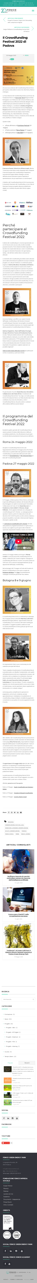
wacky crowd (25, 834)
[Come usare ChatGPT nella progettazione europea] (18, 900)
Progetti (7, 1023)
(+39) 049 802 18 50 (11, 1171)
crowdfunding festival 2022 (14, 825)
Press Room (7, 1202)
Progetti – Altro (10, 1027)
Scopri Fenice (7, 1186)
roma (17, 834)
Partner (5, 1191)
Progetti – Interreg (11, 1046)
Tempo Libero (9, 1056)
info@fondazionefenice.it (11, 1169)
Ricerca (5, 1188)
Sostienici (6, 1197)
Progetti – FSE (10, 1041)
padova (24, 831)
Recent (27, 1063)
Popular (10, 1063)
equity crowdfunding (12, 831)
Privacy (5, 1279)
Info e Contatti (18, 5)
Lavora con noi (8, 5)
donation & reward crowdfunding (16, 828)
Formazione (8, 1014)
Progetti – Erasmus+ (12, 1037)
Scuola (7, 1051)
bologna (11, 822)
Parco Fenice (9, 834)
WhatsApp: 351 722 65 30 (26, 3)
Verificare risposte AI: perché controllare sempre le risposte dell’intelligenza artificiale (18, 878)
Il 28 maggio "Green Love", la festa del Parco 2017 (22, 1094)
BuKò (32, 1279)
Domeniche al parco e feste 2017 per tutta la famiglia (22, 1101)
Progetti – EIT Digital (12, 1032)
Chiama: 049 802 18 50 (10, 3)
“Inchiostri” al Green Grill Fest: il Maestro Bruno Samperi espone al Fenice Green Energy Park (18, 952)
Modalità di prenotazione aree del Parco (21, 1079)
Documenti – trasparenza (11, 1199)
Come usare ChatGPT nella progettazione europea (18, 915)
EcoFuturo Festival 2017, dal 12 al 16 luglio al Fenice (22, 1086)
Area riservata (29, 5)
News (27, 55)
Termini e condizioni (16, 1279)
